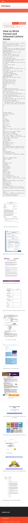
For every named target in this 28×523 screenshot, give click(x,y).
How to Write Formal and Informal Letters (11, 283)
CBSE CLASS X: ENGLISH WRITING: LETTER (11, 226)
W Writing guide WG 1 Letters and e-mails (11, 368)
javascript (18, 26)
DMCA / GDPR (12, 521)
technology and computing (8, 25)
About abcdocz (5, 521)
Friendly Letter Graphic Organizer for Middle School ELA (14, 310)
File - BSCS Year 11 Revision (11, 339)
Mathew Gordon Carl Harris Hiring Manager (11, 500)
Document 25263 (11, 397)
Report (16, 23)
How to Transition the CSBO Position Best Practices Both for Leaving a (14, 417)
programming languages (9, 26)
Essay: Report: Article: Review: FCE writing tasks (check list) (14, 434)
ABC (5, 5)
